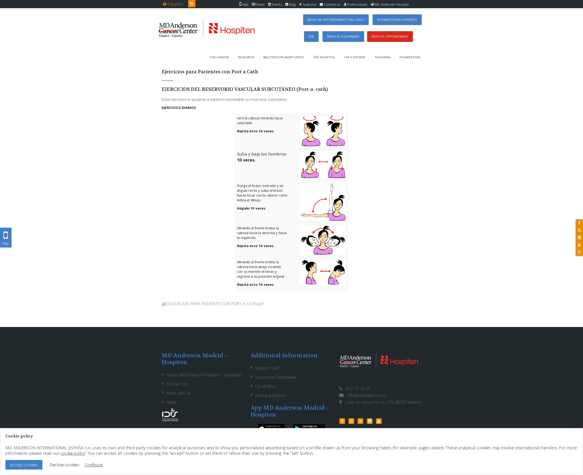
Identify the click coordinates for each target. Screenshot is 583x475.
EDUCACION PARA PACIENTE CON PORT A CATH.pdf (214, 303)
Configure (94, 464)
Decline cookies (64, 464)
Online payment (270, 395)
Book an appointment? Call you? (336, 20)
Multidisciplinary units (283, 57)
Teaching (383, 57)
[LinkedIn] (579, 237)
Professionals (357, 4)
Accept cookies (24, 464)
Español (174, 4)
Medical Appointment (390, 36)
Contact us (331, 4)
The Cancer (219, 57)
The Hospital (324, 57)
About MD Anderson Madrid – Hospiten (204, 375)
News (260, 4)
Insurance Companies (275, 377)
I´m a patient (355, 57)
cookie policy (73, 453)
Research (246, 57)
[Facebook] (579, 223)
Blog (292, 4)
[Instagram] (579, 252)
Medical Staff (267, 368)
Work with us (178, 393)
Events (276, 4)
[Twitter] (579, 230)
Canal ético (265, 386)
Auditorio (309, 4)
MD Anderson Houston (391, 4)
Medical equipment (343, 36)
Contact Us (176, 384)
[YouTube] (579, 244)
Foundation (410, 57)
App (244, 4)
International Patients (397, 20)
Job (311, 36)
